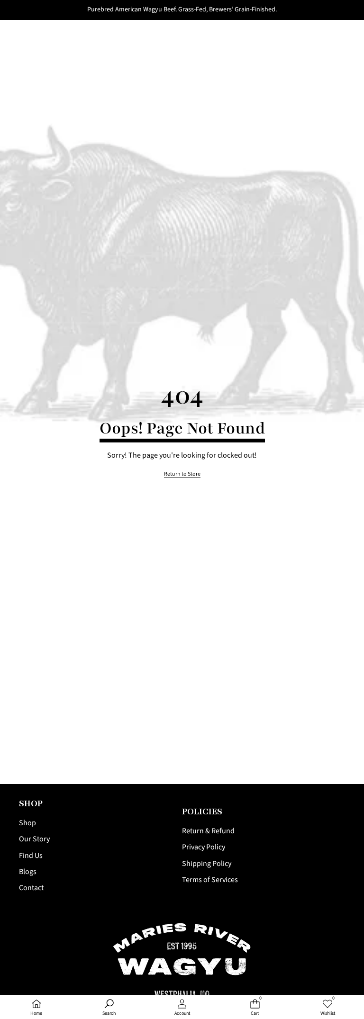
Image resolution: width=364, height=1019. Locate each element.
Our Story (34, 839)
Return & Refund (208, 831)
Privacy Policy (203, 847)
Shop (27, 823)
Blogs (27, 871)
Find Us (31, 855)
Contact (31, 888)
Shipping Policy (206, 863)
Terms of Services (210, 880)
